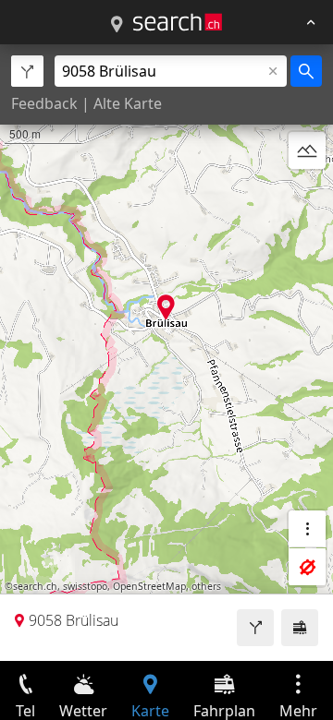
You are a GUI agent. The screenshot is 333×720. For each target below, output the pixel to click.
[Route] (255, 627)
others (206, 586)
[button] (166, 307)
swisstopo (85, 586)
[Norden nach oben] (307, 194)
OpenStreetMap (149, 586)
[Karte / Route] (116, 25)
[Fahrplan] (299, 627)
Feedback (44, 103)
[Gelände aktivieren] (307, 150)
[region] (166, 352)
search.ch (35, 586)
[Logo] (177, 22)
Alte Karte (127, 103)
